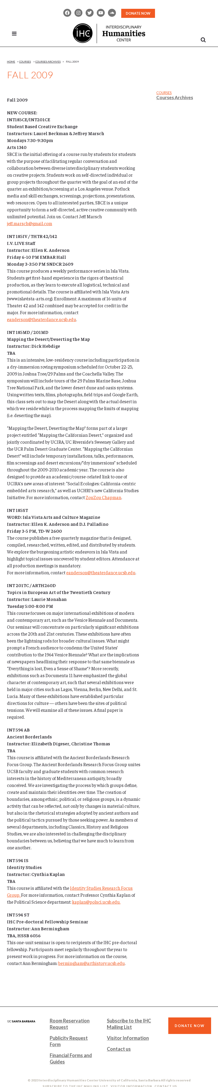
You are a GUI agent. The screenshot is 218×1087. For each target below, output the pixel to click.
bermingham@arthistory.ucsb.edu (91, 963)
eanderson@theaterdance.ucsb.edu (41, 319)
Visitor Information (128, 1038)
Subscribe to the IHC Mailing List (129, 1024)
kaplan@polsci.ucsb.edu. (96, 902)
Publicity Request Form (69, 1041)
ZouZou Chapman (103, 497)
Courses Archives (48, 61)
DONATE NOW (138, 13)
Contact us (119, 1049)
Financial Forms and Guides (71, 1058)
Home (11, 61)
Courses (25, 61)
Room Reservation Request (70, 1024)
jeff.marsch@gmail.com (29, 223)
